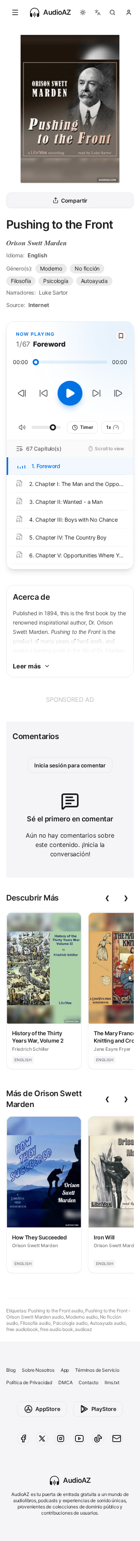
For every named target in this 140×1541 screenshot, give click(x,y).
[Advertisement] (70, 699)
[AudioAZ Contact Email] (116, 1438)
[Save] (121, 336)
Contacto (88, 1382)
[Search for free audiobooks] (112, 12)
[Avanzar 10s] (96, 393)
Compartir (74, 200)
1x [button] (108, 427)
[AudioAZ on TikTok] (98, 1438)
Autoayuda (94, 281)
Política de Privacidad (29, 1382)
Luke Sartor (53, 292)
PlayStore (103, 1409)
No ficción (87, 268)
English (37, 255)
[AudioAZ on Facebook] (23, 1438)
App (65, 1370)
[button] (15, 12)
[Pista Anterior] (22, 393)
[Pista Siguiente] (118, 393)
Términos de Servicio (97, 1370)
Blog (11, 1370)
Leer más (27, 666)
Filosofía (21, 281)
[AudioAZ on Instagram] (60, 1438)
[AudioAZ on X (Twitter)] (42, 1438)
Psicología (55, 281)
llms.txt (112, 1382)
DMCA (65, 1382)
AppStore (47, 1409)
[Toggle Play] (70, 393)
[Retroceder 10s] (43, 393)
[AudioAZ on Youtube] (79, 1438)
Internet (38, 305)
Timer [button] (86, 427)
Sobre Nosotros (38, 1370)
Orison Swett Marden (36, 243)
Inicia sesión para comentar (70, 765)
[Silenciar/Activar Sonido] (22, 427)
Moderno (51, 268)
